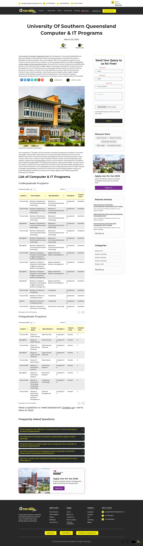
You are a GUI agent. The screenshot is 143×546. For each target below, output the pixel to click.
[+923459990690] (57, 3)
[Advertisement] (108, 283)
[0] (63, 45)
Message (98, 90)
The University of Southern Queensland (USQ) (34, 56)
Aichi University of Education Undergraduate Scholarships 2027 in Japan (108, 205)
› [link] (83, 312)
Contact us (68, 407)
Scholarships (68, 10)
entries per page (24, 189)
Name (100, 67)
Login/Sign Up (96, 11)
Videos (59, 10)
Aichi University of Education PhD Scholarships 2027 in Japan (105, 224)
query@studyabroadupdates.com (31, 3)
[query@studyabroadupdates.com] (19, 3)
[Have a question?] (113, 2)
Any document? (100, 103)
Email (100, 75)
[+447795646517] (44, 3)
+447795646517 (50, 3)
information (41, 160)
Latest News (51, 10)
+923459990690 (64, 3)
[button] (21, 79)
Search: (62, 189)
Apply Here (118, 5)
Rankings (77, 10)
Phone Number (103, 83)
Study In (41, 10)
